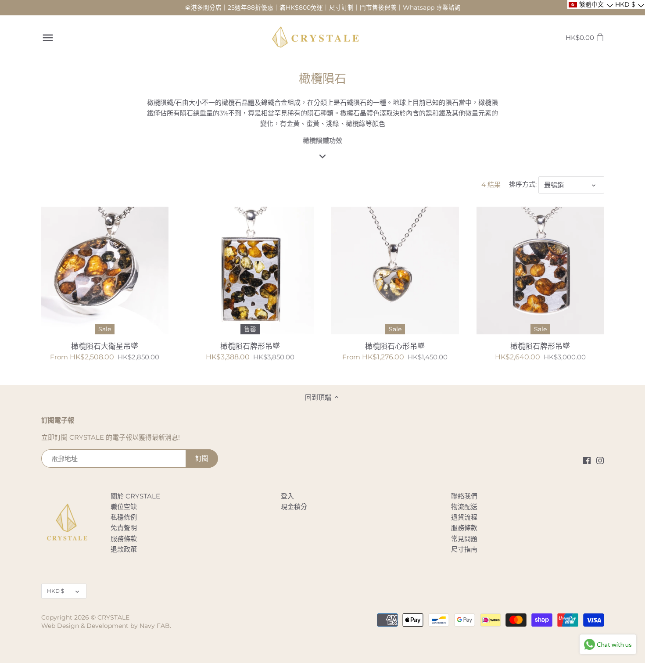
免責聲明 (124, 527)
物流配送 (464, 506)
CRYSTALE (113, 617)
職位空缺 (124, 506)
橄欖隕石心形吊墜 (395, 346)
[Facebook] (587, 460)
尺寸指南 (464, 549)
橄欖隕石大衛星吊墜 (104, 346)
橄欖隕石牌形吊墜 (250, 346)
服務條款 (124, 538)
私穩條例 (124, 517)
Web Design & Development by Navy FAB (105, 625)
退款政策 (124, 549)
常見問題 (464, 538)
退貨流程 (464, 517)
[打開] (47, 37)
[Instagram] (600, 460)
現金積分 (294, 506)
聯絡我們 (464, 496)
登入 (287, 496)
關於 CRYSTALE (135, 496)
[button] (590, 4)
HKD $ (55, 591)
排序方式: (523, 184)
